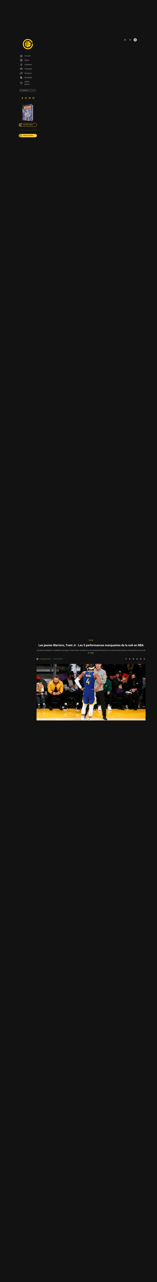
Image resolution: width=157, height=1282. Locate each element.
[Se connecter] (135, 39)
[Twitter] (26, 98)
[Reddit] (137, 659)
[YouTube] (33, 98)
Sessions (28, 73)
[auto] (125, 39)
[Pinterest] (133, 659)
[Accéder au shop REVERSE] (130, 39)
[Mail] (140, 659)
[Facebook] (126, 659)
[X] (144, 659)
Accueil (27, 56)
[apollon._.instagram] (29, 98)
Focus (91, 640)
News (27, 60)
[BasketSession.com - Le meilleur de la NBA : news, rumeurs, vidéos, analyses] (28, 44)
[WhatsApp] (129, 659)
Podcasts (28, 69)
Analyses (28, 64)
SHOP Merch (27, 83)
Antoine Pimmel (45, 659)
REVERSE (28, 77)
